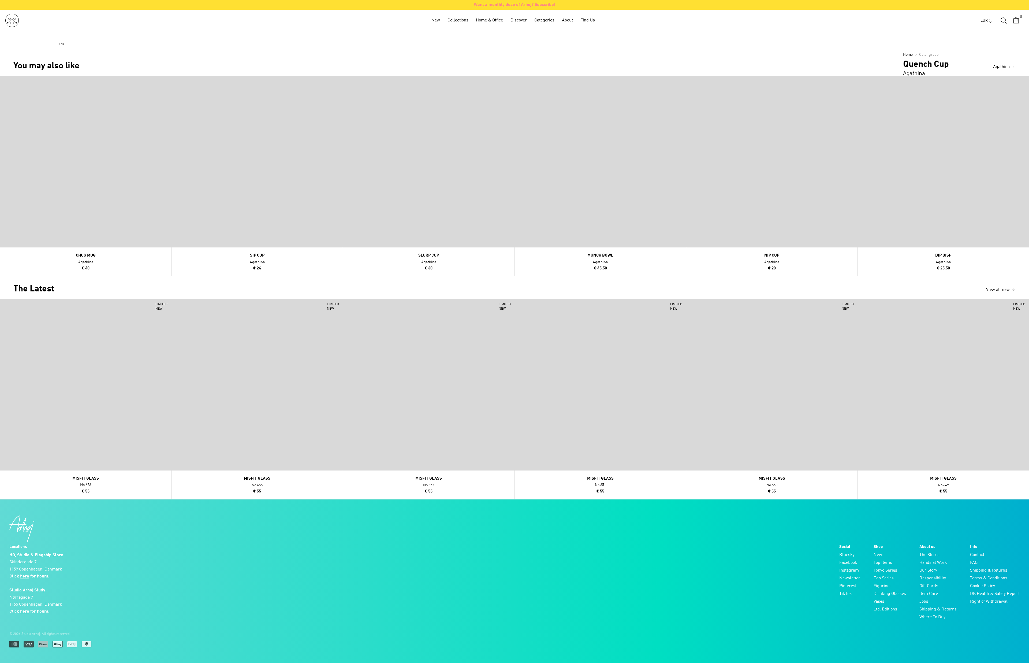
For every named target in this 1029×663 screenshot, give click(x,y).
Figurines (883, 586)
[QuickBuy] (5, 81)
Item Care (928, 594)
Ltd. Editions (885, 609)
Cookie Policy (982, 586)
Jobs (923, 601)
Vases (879, 601)
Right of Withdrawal (989, 601)
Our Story (928, 570)
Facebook (848, 563)
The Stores (929, 555)
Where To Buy (932, 617)
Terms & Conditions (988, 578)
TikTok (845, 594)
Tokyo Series (885, 570)
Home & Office (489, 20)
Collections (458, 20)
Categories (544, 20)
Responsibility (932, 578)
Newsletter (849, 578)
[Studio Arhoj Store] (12, 20)
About (567, 20)
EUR (984, 21)
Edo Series (884, 578)
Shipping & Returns (938, 609)
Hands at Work (933, 563)
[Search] (1003, 20)
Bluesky (847, 555)
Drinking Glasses (890, 594)
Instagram (849, 570)
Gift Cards (928, 586)
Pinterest (847, 586)
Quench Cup (926, 64)
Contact (977, 555)
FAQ (974, 563)
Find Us (587, 20)
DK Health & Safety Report (995, 594)
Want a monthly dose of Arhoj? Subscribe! (514, 5)
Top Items (883, 563)
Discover (518, 20)
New (435, 20)
